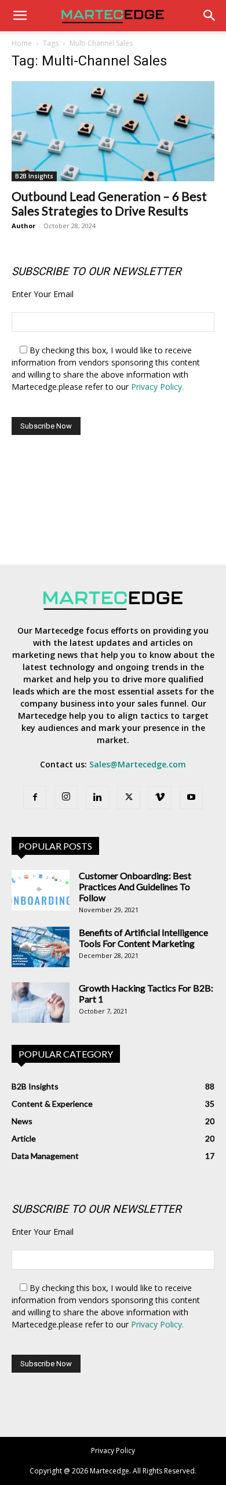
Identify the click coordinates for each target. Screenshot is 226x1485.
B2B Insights (34, 176)
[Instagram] (66, 797)
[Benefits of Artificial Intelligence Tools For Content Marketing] (41, 947)
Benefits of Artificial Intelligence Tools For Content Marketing (143, 938)
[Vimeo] (160, 797)
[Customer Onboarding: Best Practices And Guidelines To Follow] (41, 890)
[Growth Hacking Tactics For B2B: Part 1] (41, 1002)
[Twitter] (128, 797)
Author (23, 225)
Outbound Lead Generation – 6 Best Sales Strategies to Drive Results (109, 203)
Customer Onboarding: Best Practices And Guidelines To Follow (135, 886)
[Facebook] (34, 797)
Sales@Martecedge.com (137, 764)
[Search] (210, 15)
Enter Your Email (43, 293)
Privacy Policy (113, 1450)
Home (22, 43)
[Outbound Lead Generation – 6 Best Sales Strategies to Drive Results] (113, 131)
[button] (19, 15)
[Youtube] (191, 797)
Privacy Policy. (157, 386)
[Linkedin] (97, 797)
